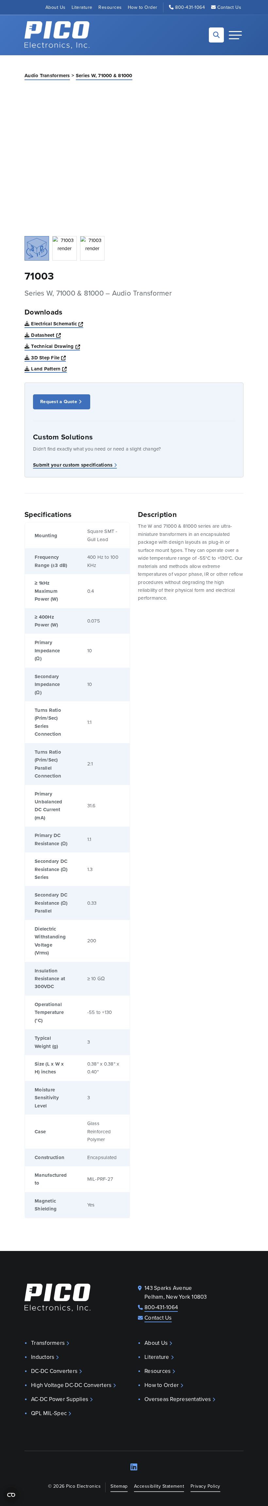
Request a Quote (58, 401)
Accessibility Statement (159, 1486)
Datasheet (46, 335)
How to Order (143, 7)
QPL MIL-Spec (49, 1413)
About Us (55, 7)
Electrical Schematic (57, 323)
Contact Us (229, 7)
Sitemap (119, 1486)
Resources (110, 7)
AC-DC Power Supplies (59, 1399)
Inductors (42, 1357)
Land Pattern (49, 368)
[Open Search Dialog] (216, 35)
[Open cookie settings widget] (11, 1495)
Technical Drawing (55, 346)
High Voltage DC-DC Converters (71, 1385)
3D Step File (48, 357)
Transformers (48, 1343)
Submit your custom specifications (72, 465)
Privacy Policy (205, 1486)
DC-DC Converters (54, 1371)
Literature (82, 7)
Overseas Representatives (177, 1399)
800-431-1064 (190, 7)
